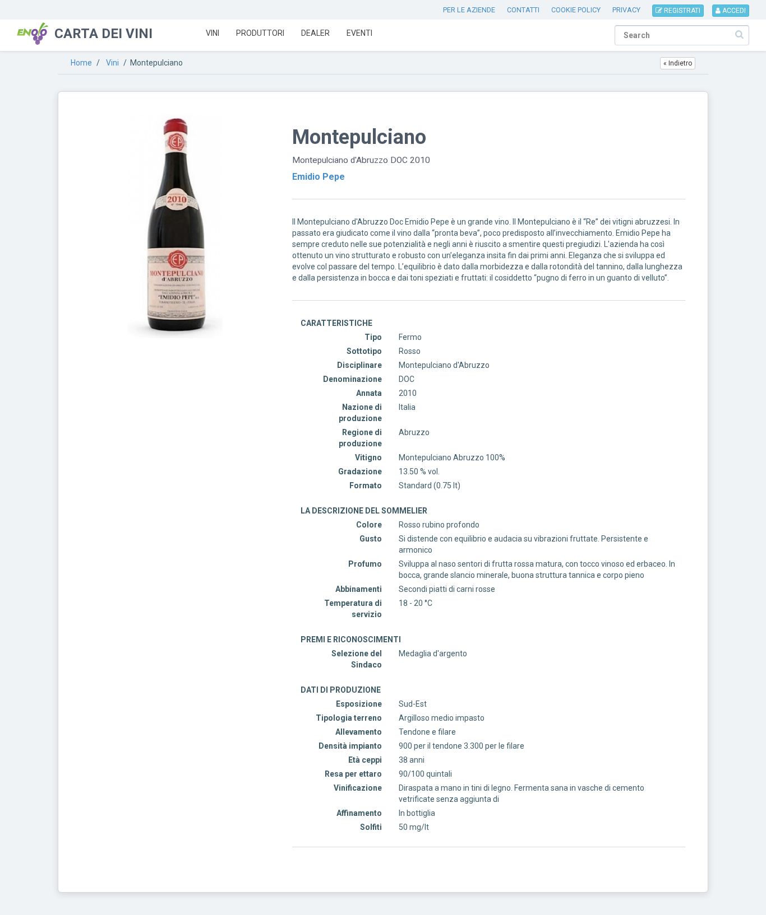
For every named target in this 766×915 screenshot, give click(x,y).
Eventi (359, 33)
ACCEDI (733, 11)
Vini (212, 33)
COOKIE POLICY (576, 10)
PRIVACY (626, 10)
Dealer (315, 33)
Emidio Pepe (318, 176)
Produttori (260, 33)
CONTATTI (523, 10)
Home (81, 62)
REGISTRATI (681, 11)
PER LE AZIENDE (469, 10)
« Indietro (677, 63)
